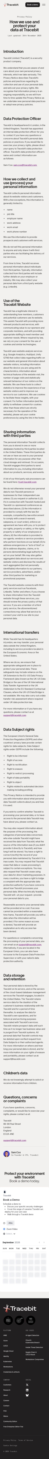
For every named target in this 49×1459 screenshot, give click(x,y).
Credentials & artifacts (11, 1372)
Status (5, 1416)
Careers (6, 1400)
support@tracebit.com (14, 715)
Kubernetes (7, 1361)
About (5, 1395)
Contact (6, 1406)
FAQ (5, 1411)
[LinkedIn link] (27, 1390)
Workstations (8, 1367)
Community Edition (10, 1421)
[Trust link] (19, 1320)
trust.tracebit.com (27, 482)
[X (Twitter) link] (27, 1384)
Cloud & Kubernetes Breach (33, 1341)
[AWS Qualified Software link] (31, 1320)
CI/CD (5, 1346)
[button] (43, 5)
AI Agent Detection (32, 1335)
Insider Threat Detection (34, 1347)
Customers (7, 1385)
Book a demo (32, 5)
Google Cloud (8, 1351)
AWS (5, 1335)
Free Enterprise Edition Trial (13, 1426)
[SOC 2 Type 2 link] (8, 1320)
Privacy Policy (9, 1440)
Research (6, 1390)
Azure (5, 1340)
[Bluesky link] (27, 1395)
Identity (6, 1356)
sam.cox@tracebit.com (25, 165)
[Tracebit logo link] (11, 5)
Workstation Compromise (35, 1359)
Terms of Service (25, 1440)
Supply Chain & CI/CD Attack (31, 1353)
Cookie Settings (10, 1445)
